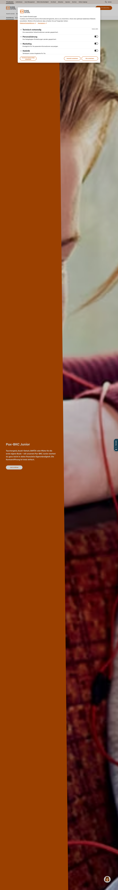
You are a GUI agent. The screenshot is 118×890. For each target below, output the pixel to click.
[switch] (96, 36)
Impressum (41, 23)
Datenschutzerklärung (27, 23)
